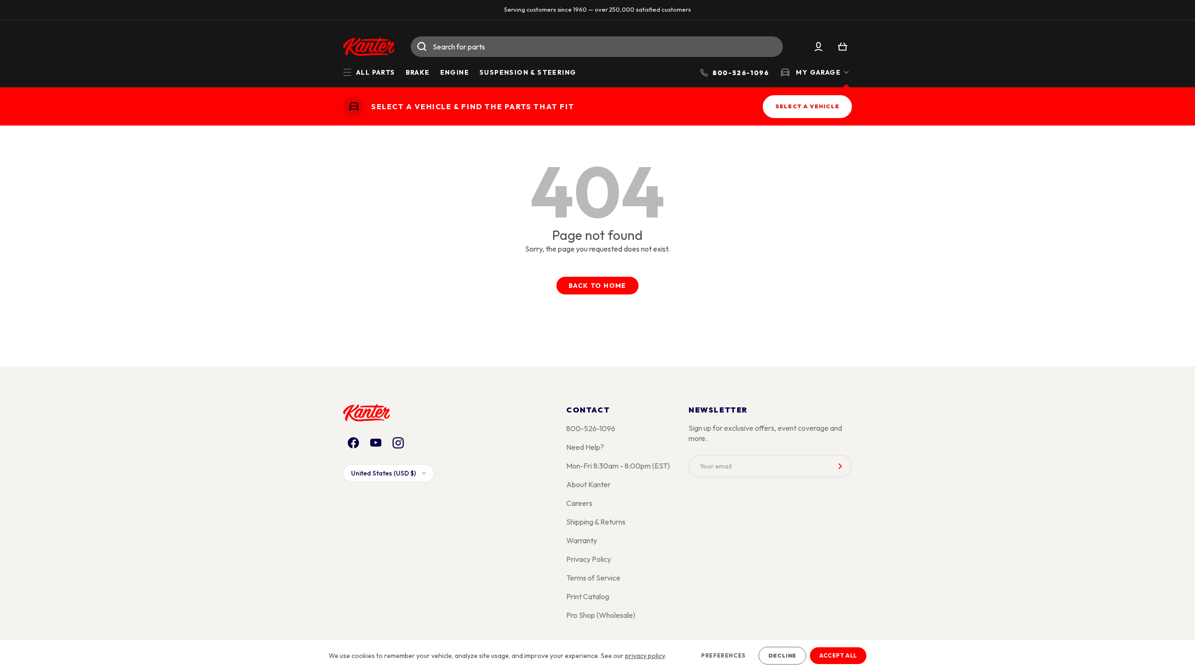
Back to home (597, 285)
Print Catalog (587, 596)
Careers (579, 503)
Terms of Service (593, 577)
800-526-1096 (590, 428)
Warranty (581, 540)
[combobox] (597, 46)
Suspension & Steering (527, 72)
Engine (454, 72)
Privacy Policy (588, 559)
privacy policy (645, 655)
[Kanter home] (353, 106)
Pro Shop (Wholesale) (600, 615)
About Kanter (588, 484)
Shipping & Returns (596, 521)
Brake (418, 72)
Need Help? (585, 447)
